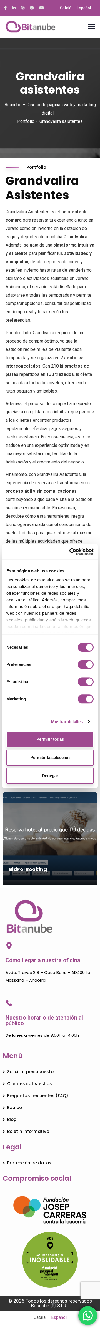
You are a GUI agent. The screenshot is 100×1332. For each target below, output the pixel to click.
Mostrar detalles (67, 721)
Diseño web (20, 885)
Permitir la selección (50, 757)
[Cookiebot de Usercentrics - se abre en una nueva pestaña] (71, 551)
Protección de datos (29, 1163)
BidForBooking (28, 869)
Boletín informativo (28, 1131)
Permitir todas (50, 739)
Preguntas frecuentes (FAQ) (37, 1095)
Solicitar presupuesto (30, 1072)
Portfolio (25, 121)
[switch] (86, 664)
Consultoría (21, 877)
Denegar (50, 775)
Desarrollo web (49, 877)
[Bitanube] (50, 27)
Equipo (14, 1107)
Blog (12, 1119)
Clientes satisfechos (29, 1084)
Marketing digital (51, 885)
